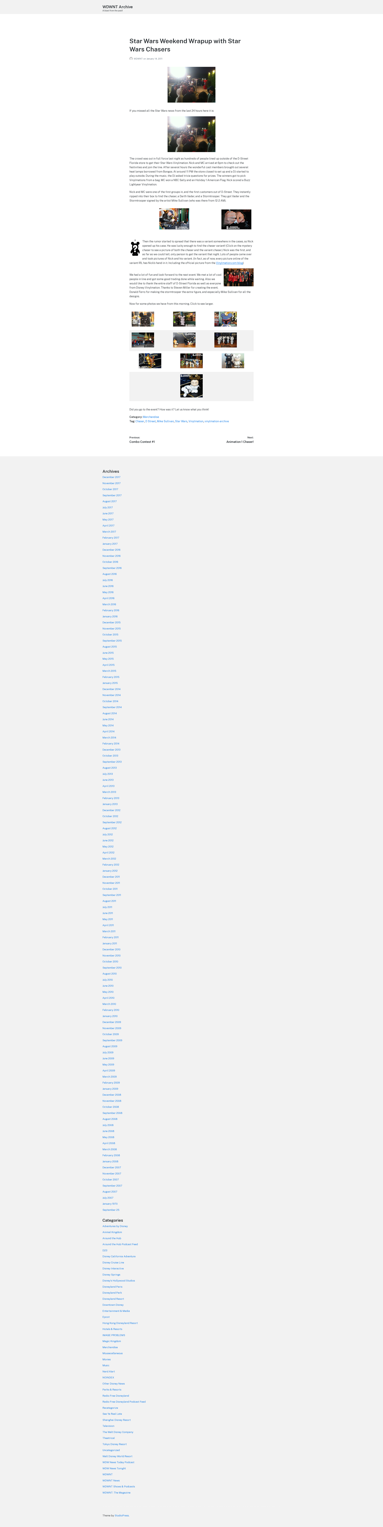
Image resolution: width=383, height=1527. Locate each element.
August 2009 (109, 1046)
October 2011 (110, 888)
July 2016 (107, 580)
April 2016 (108, 598)
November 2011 (111, 882)
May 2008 (108, 1137)
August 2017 (109, 501)
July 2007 (107, 1197)
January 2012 (110, 870)
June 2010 (108, 985)
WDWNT (138, 58)
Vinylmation (196, 421)
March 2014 (109, 737)
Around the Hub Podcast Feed (120, 1244)
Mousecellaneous (112, 1353)
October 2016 (110, 561)
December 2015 (111, 622)
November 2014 (111, 695)
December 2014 (111, 689)
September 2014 (112, 707)
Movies (106, 1359)
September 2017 (112, 495)
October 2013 (110, 755)
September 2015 (112, 640)
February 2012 (110, 864)
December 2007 (111, 1167)
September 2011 (111, 895)
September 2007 (112, 1185)
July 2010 (107, 979)
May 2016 (108, 592)
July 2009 (107, 1052)
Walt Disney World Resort (117, 1456)
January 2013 (110, 804)
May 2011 (107, 919)
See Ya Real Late (112, 1413)
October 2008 (110, 1106)
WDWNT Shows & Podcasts (118, 1486)
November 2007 (111, 1173)
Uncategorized (111, 1450)
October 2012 (110, 816)
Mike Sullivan (165, 421)
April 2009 (108, 1070)
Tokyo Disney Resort (114, 1444)
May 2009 (108, 1064)
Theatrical (108, 1438)
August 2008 (109, 1118)
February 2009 (111, 1082)
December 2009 (111, 1022)
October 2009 (110, 1034)
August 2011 (109, 900)
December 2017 (111, 477)
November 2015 (111, 628)
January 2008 (110, 1161)
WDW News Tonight (114, 1468)
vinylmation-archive (217, 421)
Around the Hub (111, 1238)
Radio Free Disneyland (115, 1395)
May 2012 (108, 846)
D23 (104, 1250)
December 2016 (111, 549)
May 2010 (108, 991)
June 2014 (108, 719)
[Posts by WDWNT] (131, 58)
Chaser (140, 421)
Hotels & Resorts (112, 1329)
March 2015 (109, 670)
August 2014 (109, 713)
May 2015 (108, 658)
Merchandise (151, 416)
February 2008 (111, 1155)
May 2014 (108, 725)
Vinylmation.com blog (229, 262)
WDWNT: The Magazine (116, 1492)
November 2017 (111, 483)
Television (108, 1425)
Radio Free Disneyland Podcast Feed (124, 1401)
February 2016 (110, 610)
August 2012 (109, 828)
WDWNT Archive (117, 6)
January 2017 (110, 543)
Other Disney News (113, 1383)
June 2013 (108, 779)
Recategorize (110, 1407)
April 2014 (108, 731)
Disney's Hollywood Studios (118, 1280)
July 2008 (108, 1125)
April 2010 (108, 997)
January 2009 (110, 1088)
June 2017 (108, 513)
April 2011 (108, 925)
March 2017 (109, 531)
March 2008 (109, 1149)
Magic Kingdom (111, 1341)
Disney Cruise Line (113, 1262)
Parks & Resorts (111, 1389)
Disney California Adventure (119, 1256)
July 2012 (107, 834)
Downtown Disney (113, 1304)
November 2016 (111, 555)
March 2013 (109, 791)
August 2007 (109, 1191)
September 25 (110, 1209)
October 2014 (110, 701)
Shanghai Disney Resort (116, 1419)
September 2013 (112, 761)
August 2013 (109, 767)
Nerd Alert (108, 1371)
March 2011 (108, 931)
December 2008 (111, 1094)
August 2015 (109, 646)
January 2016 (110, 616)
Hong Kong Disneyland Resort (120, 1323)
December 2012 (111, 810)
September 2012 (112, 822)
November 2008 (111, 1100)
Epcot (106, 1316)
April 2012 (108, 852)
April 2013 (108, 786)
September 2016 (112, 568)
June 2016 (108, 586)
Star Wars (181, 421)
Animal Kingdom (112, 1232)
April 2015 (108, 664)
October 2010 (110, 961)
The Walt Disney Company (117, 1432)
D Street (150, 421)
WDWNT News (111, 1480)
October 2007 (110, 1179)
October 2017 (110, 489)
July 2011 (107, 907)
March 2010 (109, 1004)
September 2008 (112, 1112)
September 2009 (112, 1040)
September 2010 (112, 967)
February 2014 (110, 743)
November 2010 (111, 955)
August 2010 (109, 973)
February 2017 (110, 537)
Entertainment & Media (116, 1310)
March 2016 (109, 604)
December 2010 (111, 949)
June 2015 (108, 652)
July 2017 (107, 507)
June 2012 (108, 840)
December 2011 (111, 876)
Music (105, 1365)
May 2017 (108, 519)
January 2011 (109, 943)
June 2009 (108, 1058)
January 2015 (110, 682)
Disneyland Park (112, 1292)
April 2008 (108, 1143)
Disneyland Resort (113, 1298)
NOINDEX (108, 1377)
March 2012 (109, 858)
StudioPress (122, 1515)
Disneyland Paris (112, 1286)
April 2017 (108, 525)
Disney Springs (111, 1274)
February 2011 (110, 937)
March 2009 (109, 1076)
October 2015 (110, 634)
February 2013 (110, 798)
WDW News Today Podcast (118, 1462)
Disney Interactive (113, 1268)
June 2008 (108, 1131)
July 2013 (107, 773)
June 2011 (107, 913)
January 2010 (110, 1016)
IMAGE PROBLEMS (113, 1335)
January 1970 (110, 1203)
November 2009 (111, 1028)
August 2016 (109, 573)
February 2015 (110, 677)
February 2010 (110, 1009)
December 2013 (111, 749)
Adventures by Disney (115, 1226)
